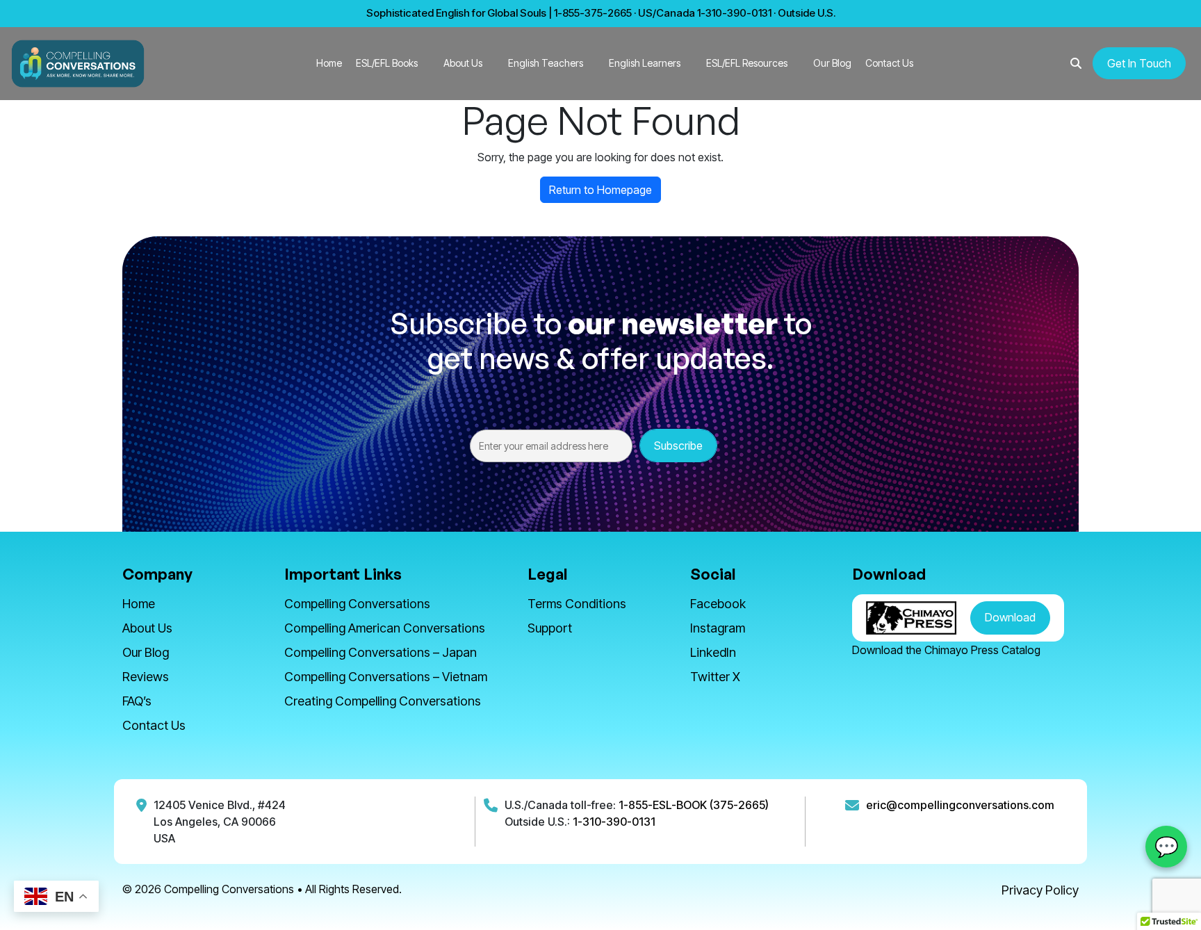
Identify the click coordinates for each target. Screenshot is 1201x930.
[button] (1075, 63)
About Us (462, 63)
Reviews (145, 676)
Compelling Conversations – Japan (380, 652)
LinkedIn (713, 652)
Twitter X (715, 676)
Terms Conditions (577, 603)
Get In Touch (1139, 63)
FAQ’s (137, 701)
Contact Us (889, 63)
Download (1010, 617)
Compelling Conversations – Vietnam (385, 676)
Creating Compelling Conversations (382, 701)
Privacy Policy (1040, 890)
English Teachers (545, 63)
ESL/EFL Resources (746, 63)
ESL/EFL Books (387, 63)
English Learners (644, 63)
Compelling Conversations (357, 603)
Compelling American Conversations (384, 628)
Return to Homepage (600, 190)
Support (550, 628)
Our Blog (832, 63)
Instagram (717, 628)
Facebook (718, 603)
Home (329, 63)
